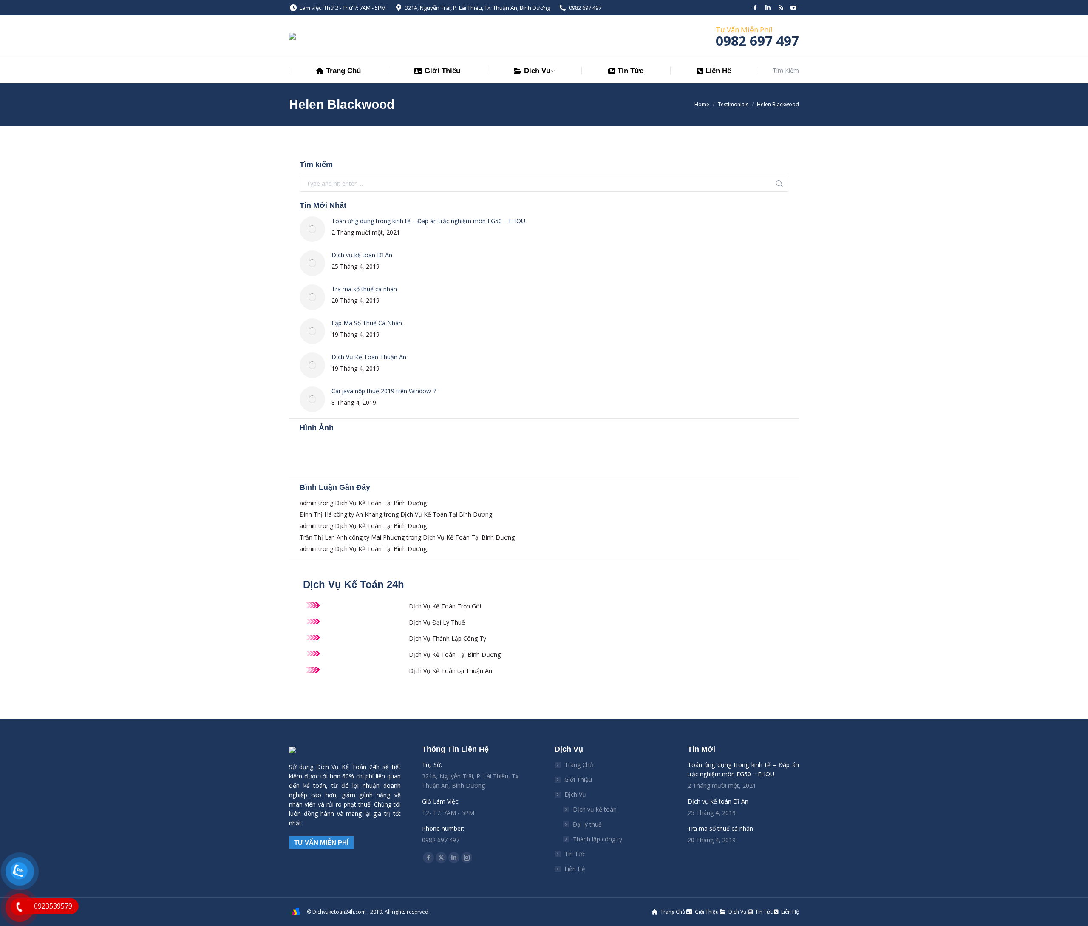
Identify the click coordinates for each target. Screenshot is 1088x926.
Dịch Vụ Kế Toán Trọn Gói (445, 606)
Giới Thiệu (578, 779)
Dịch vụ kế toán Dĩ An (362, 255)
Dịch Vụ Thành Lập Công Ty (447, 638)
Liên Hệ (574, 869)
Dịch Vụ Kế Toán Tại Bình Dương (381, 503)
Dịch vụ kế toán (595, 809)
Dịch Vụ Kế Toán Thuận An (369, 357)
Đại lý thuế (587, 824)
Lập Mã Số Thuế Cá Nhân (367, 323)
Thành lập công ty (597, 839)
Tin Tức (574, 854)
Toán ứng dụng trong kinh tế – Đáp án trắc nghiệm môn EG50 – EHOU (428, 221)
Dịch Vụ (575, 794)
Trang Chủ (578, 765)
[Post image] (312, 229)
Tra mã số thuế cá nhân (364, 289)
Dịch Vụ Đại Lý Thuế (437, 622)
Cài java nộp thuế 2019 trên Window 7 (384, 391)
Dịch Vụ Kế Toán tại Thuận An (450, 671)
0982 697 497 (585, 7)
